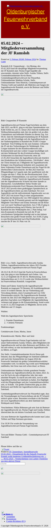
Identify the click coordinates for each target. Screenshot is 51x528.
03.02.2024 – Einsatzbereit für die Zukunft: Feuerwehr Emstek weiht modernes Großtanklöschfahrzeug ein (23, 455)
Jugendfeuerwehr (31, 452)
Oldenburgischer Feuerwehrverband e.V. (25, 18)
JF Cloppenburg (15, 452)
